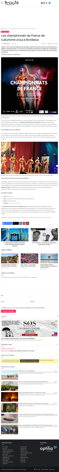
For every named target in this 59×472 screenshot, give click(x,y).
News (7, 31)
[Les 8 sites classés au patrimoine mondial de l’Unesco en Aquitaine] (10, 258)
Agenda (22, 446)
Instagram (44, 3)
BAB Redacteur (7, 43)
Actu (7, 28)
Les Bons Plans (6, 452)
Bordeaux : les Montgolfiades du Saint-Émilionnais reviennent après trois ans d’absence (36, 425)
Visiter (22, 462)
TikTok (47, 3)
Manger (22, 454)
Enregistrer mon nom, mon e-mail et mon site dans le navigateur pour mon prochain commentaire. (23, 307)
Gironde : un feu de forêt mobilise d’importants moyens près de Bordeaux (33, 381)
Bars (4, 448)
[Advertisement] (29, 17)
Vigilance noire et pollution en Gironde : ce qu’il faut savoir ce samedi (32, 392)
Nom (2, 295)
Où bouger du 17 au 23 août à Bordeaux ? (27, 370)
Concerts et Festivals (7, 451)
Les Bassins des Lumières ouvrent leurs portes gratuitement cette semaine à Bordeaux (29, 217)
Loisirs (4, 454)
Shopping (5, 458)
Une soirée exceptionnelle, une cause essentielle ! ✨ (19, 338)
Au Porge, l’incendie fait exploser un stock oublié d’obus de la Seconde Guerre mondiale (36, 414)
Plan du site (51, 469)
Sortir (22, 458)
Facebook (42, 3)
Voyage (4, 463)
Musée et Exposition (7, 455)
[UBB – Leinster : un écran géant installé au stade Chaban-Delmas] (29, 258)
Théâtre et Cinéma (6, 462)
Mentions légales (44, 469)
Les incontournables (25, 452)
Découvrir (23, 451)
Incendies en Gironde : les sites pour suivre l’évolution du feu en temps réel (33, 403)
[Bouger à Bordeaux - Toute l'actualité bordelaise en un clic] (12, 3)
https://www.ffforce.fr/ (14, 203)
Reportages (5, 457)
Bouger (22, 449)
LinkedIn (49, 3)
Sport (22, 460)
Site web (32, 301)
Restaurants (23, 457)
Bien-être (23, 448)
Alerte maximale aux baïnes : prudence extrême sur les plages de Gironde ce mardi (48, 266)
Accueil (3, 28)
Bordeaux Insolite (6, 449)
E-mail (2, 301)
